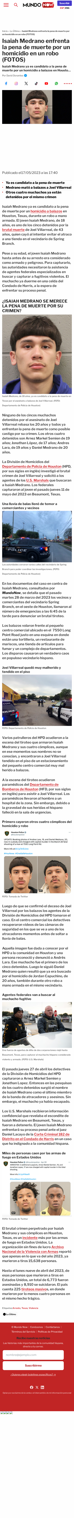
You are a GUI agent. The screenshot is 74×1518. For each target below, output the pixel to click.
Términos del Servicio (23, 1331)
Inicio (5, 31)
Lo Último (15, 31)
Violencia (33, 1308)
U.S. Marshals (37, 480)
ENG (67, 8)
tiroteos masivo (34, 1289)
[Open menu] (6, 5)
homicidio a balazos (46, 211)
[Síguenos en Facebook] (31, 1387)
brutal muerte (13, 230)
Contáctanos (53, 1327)
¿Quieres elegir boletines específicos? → (33, 1374)
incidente (30, 1238)
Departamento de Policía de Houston (31, 466)
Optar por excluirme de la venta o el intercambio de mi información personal (37, 1393)
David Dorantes (14, 75)
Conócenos (36, 1327)
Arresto (16, 1308)
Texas (25, 1308)
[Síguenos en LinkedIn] (42, 1387)
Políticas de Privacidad (50, 1331)
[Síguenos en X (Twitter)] (37, 1387)
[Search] (16, 5)
